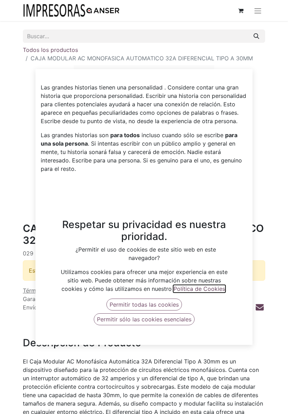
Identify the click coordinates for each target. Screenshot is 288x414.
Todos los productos (50, 49)
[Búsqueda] (256, 36)
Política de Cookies (199, 288)
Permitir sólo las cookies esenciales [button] (144, 319)
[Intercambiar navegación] (257, 10)
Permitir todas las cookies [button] (144, 304)
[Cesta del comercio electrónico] (241, 11)
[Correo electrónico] (260, 307)
